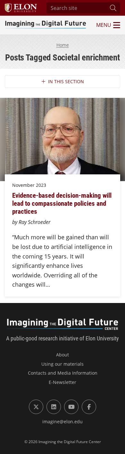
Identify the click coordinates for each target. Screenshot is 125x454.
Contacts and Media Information (62, 373)
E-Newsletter (62, 382)
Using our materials (62, 364)
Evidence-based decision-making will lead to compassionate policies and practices (62, 203)
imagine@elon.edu (62, 421)
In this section (66, 81)
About (62, 355)
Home (62, 45)
